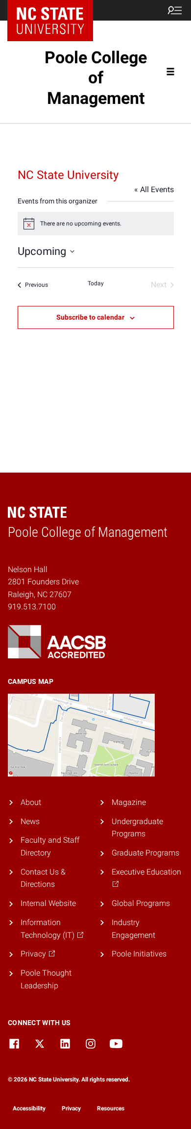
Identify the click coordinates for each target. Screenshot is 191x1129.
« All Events (154, 189)
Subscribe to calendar (90, 317)
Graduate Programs (145, 852)
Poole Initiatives (139, 953)
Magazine (129, 802)
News (30, 821)
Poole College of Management (96, 78)
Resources (110, 1108)
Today (96, 283)
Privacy (71, 1108)
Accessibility (29, 1108)
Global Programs (141, 903)
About (31, 802)
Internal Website (48, 903)
